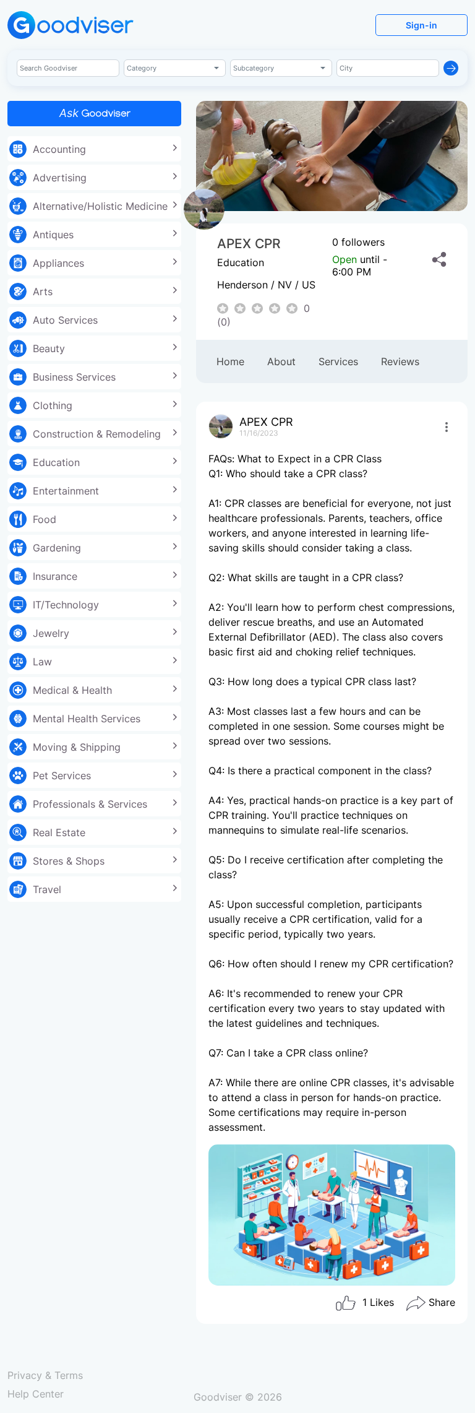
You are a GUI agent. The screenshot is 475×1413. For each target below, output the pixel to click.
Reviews (400, 361)
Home (230, 361)
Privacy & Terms (45, 1375)
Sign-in (421, 25)
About (281, 361)
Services (338, 361)
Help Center (35, 1394)
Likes (378, 1302)
